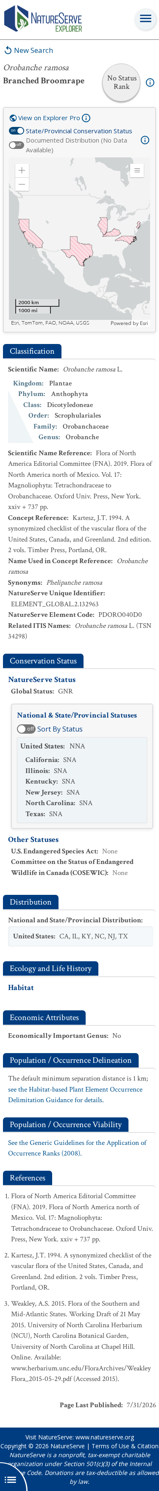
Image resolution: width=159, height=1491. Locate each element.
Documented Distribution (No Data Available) (76, 145)
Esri (144, 323)
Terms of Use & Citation (125, 1446)
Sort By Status (60, 729)
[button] (22, 170)
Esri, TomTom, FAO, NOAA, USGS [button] (50, 323)
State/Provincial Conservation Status (79, 131)
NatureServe (67, 1446)
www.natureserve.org (104, 1437)
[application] (79, 242)
